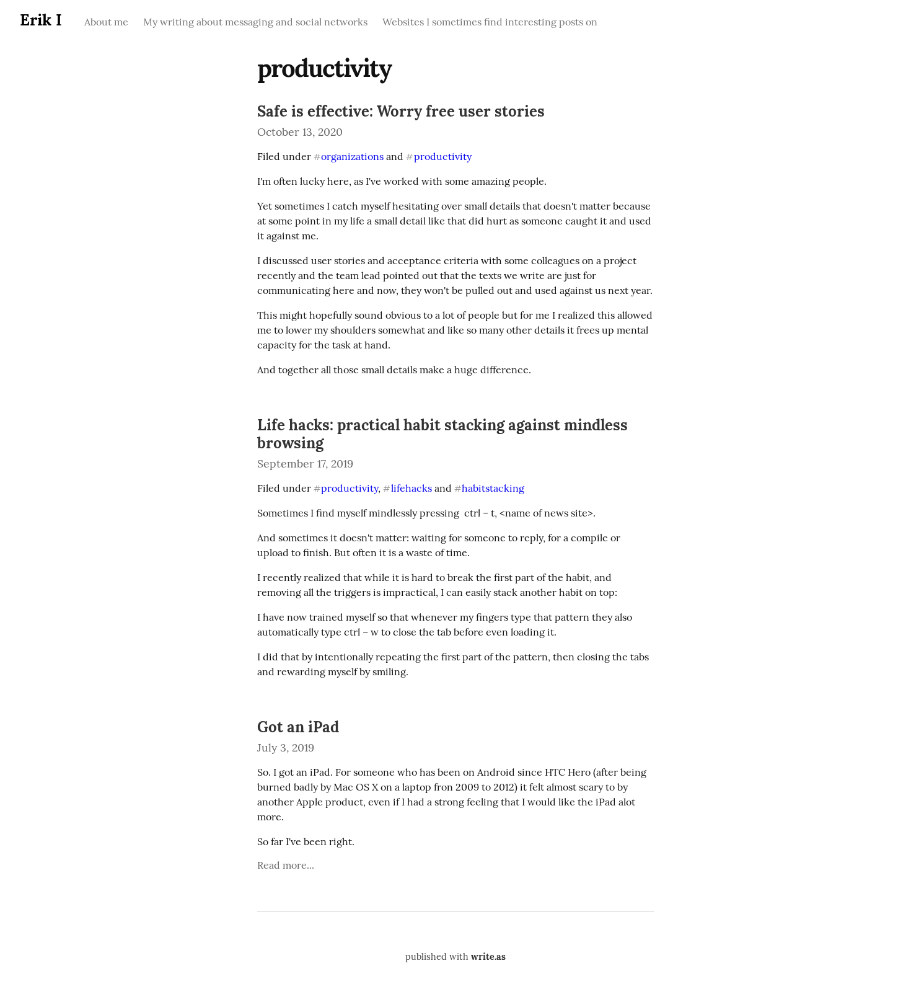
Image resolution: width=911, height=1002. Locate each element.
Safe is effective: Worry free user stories (401, 111)
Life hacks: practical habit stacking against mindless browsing (442, 434)
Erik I (41, 19)
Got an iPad (298, 727)
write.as (488, 956)
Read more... (285, 865)
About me (106, 22)
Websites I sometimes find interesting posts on (489, 22)
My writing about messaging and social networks (255, 22)
